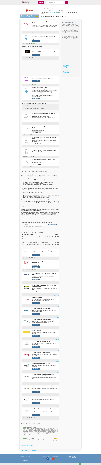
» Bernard (57, 317)
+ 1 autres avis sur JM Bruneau (27, 445)
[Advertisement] (40, 67)
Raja (64, 68)
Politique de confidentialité (28, 459)
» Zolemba (57, 350)
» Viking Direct (57, 361)
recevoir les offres (53, 224)
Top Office (66, 67)
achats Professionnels (53, 12)
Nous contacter (25, 460)
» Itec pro (58, 406)
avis (64, 16)
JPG (64, 62)
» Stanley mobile (57, 339)
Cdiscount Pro (66, 72)
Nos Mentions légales (27, 457)
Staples (65, 66)
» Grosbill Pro (57, 283)
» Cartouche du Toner (56, 295)
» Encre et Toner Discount (55, 384)
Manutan (65, 70)
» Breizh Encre (57, 328)
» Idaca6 (58, 372)
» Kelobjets (57, 395)
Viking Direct (66, 65)
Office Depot (66, 71)
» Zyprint (58, 306)
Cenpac (65, 73)
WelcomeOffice (67, 64)
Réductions (41, 2)
